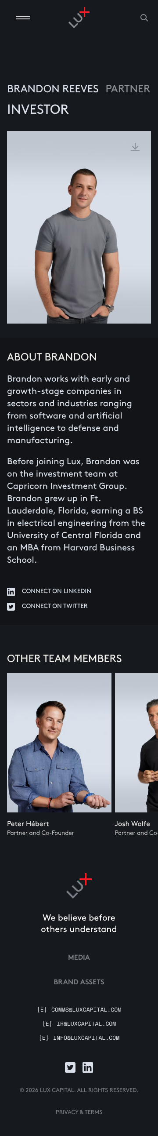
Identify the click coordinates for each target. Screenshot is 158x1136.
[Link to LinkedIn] (88, 1067)
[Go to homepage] (79, 17)
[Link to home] (79, 886)
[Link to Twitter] (70, 1067)
